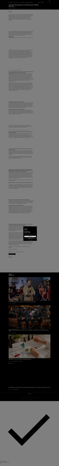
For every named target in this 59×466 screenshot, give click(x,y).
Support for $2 (30, 236)
